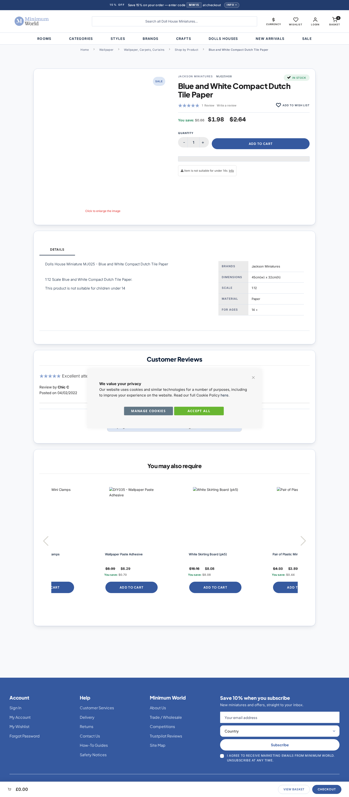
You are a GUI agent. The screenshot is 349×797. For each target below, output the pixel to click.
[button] (273, 21)
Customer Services (97, 707)
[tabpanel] (174, 293)
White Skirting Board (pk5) (159, 554)
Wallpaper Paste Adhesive (75, 554)
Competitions (162, 726)
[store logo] (45, 21)
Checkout (327, 789)
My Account (20, 717)
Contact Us (90, 735)
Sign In (15, 707)
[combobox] (174, 21)
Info (230, 4)
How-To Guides (94, 745)
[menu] (174, 38)
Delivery (87, 717)
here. (225, 395)
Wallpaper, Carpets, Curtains (144, 49)
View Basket (293, 789)
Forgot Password (24, 735)
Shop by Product (186, 49)
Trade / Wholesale (166, 717)
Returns (86, 726)
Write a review (226, 105)
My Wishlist (19, 726)
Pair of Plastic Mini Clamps (243, 554)
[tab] (57, 249)
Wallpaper (106, 49)
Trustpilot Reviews (166, 735)
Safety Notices (93, 754)
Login (315, 24)
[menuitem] (44, 38)
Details (57, 249)
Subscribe (280, 744)
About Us (158, 707)
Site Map (157, 745)
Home (84, 49)
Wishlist (295, 24)
